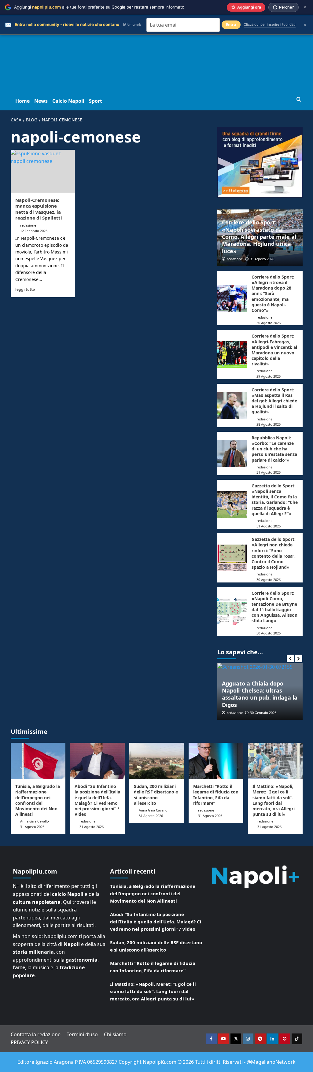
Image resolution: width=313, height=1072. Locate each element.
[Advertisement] (157, 46)
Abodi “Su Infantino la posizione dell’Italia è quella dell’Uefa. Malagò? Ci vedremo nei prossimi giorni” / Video (97, 800)
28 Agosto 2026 (268, 424)
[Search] (299, 99)
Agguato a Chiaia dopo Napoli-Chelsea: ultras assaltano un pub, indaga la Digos (259, 694)
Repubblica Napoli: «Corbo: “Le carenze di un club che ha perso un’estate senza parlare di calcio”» (274, 449)
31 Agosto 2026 (262, 259)
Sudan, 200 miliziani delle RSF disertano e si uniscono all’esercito (156, 794)
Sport (95, 101)
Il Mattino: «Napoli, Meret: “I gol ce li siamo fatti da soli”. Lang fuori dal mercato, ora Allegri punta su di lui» (273, 800)
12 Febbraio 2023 (33, 230)
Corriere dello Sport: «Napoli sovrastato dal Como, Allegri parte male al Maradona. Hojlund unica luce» (259, 237)
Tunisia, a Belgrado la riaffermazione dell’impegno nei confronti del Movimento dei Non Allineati (37, 800)
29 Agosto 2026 (268, 376)
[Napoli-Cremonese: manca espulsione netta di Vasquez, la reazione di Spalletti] (43, 171)
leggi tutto (25, 289)
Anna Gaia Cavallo (34, 821)
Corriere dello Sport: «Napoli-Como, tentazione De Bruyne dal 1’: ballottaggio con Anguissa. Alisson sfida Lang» (274, 607)
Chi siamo (115, 1034)
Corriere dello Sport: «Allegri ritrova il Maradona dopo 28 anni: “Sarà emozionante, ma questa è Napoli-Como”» (273, 293)
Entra (231, 24)
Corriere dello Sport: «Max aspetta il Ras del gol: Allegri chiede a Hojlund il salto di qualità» (274, 401)
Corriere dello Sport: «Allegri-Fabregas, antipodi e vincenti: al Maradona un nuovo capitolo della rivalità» (274, 350)
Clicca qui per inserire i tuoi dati (270, 24)
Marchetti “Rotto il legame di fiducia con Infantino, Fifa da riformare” (215, 794)
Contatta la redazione (36, 1034)
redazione (28, 225)
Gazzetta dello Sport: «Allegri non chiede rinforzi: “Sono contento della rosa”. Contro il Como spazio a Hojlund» (274, 553)
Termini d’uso (82, 1034)
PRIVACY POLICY (29, 1042)
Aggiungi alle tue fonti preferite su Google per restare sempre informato (99, 7)
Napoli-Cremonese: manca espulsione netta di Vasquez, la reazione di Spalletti (38, 209)
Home (22, 101)
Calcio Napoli (68, 101)
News (41, 101)
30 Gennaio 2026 (263, 712)
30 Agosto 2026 (268, 322)
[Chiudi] (305, 7)
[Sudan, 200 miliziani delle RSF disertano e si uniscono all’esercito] (156, 761)
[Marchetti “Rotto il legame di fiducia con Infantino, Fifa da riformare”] (216, 761)
